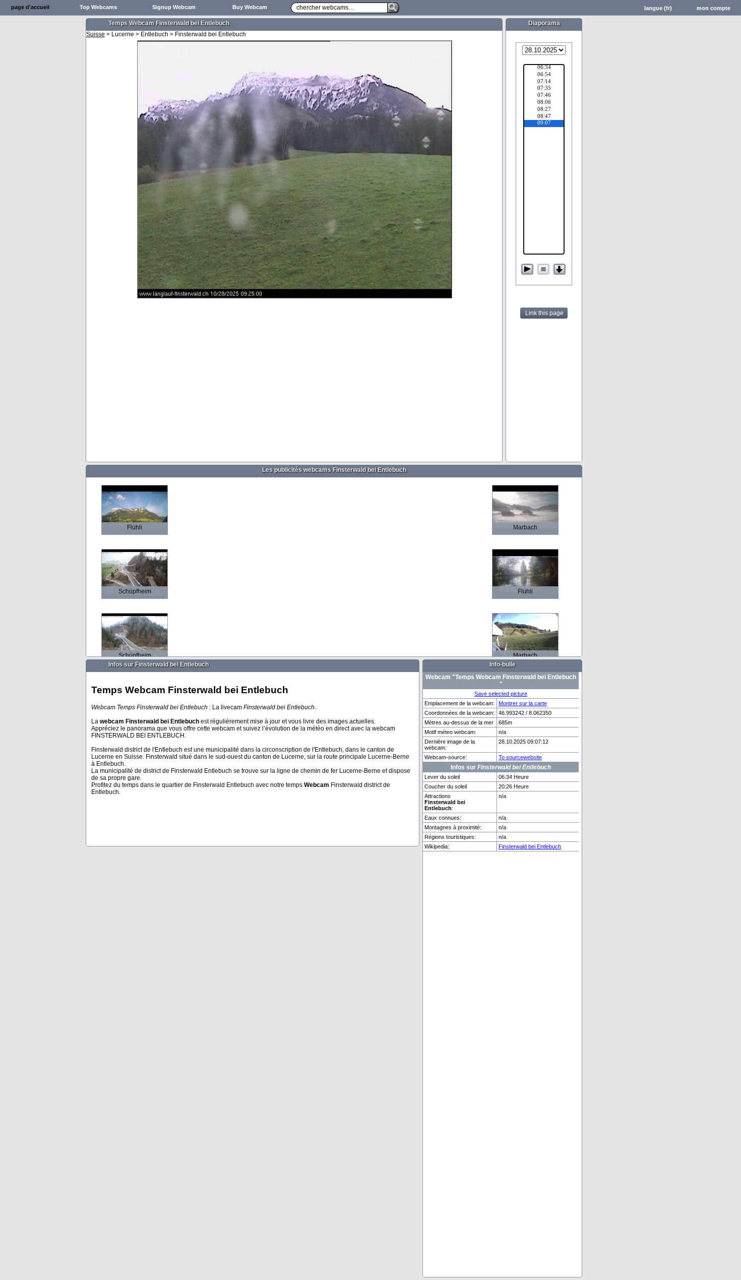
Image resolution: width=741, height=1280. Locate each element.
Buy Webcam (249, 7)
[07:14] (544, 82)
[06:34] (544, 68)
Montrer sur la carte (523, 703)
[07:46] (544, 95)
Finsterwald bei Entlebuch (530, 846)
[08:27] (544, 109)
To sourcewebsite (520, 757)
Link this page (544, 313)
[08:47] (544, 116)
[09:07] (544, 123)
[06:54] (544, 75)
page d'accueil (30, 7)
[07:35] (544, 88)
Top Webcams (98, 7)
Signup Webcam (174, 7)
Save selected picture (500, 694)
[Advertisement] (43, 174)
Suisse (95, 34)
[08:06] (544, 102)
